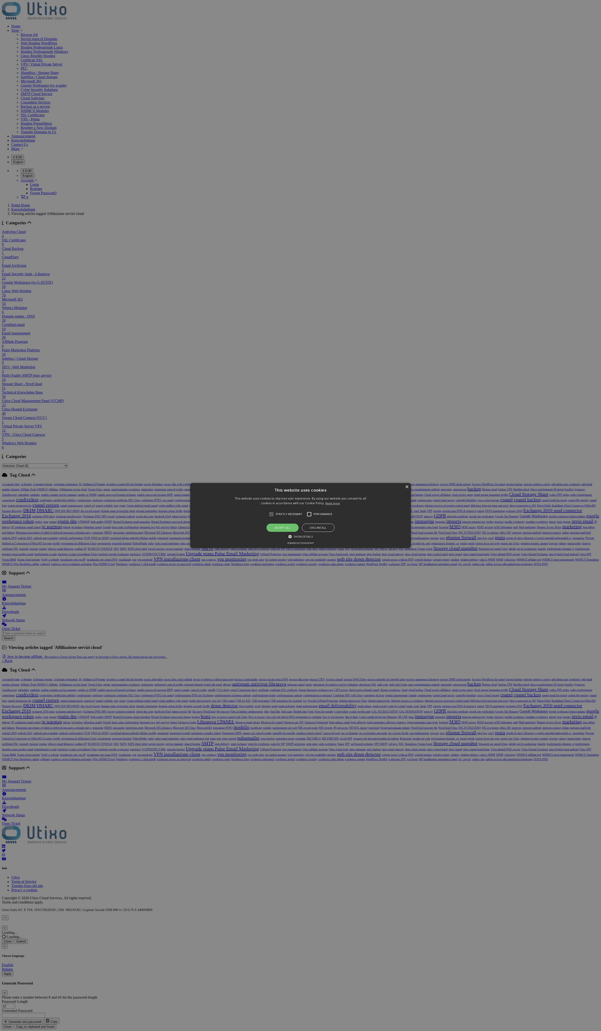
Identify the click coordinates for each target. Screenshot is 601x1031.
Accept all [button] (282, 527)
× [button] (406, 487)
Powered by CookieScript (300, 543)
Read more (332, 503)
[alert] (300, 515)
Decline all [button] (318, 527)
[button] (300, 515)
